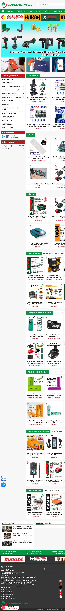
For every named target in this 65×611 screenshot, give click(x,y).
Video (30, 11)
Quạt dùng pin (7, 120)
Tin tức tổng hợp (8, 523)
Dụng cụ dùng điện (8, 83)
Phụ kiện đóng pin (8, 101)
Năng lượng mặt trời (9, 113)
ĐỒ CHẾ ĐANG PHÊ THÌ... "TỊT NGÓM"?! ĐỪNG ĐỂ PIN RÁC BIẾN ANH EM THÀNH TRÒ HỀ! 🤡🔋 (22, 535)
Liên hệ (47, 11)
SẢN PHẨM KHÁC (7, 124)
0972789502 (14, 138)
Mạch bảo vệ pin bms (9, 93)
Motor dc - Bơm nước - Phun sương (11, 109)
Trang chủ (9, 11)
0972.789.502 (12, 609)
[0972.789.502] (3, 607)
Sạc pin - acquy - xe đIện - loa (12, 97)
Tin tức (38, 11)
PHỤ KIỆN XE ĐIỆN (8, 128)
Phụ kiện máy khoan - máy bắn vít (12, 86)
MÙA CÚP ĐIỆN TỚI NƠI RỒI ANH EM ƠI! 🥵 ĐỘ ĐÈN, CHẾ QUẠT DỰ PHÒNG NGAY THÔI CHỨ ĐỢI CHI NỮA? (22, 528)
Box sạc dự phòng (8, 117)
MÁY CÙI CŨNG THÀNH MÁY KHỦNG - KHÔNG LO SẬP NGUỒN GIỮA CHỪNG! (22, 541)
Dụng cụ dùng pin (8, 79)
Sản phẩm (20, 11)
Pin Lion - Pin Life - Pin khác (11, 90)
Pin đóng (6, 104)
